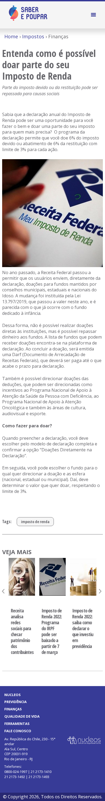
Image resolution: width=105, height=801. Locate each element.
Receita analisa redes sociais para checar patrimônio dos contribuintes (22, 631)
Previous (4, 591)
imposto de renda (35, 521)
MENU (94, 15)
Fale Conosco (17, 730)
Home (11, 36)
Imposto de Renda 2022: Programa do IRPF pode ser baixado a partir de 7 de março (51, 631)
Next (101, 591)
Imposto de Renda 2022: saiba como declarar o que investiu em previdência (82, 628)
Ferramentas (17, 723)
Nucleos (12, 694)
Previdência (15, 701)
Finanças (13, 709)
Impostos (33, 36)
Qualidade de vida (22, 716)
